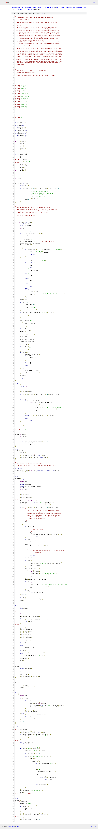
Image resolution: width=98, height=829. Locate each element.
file (43, 13)
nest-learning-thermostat (32, 7)
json (95, 826)
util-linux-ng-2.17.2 (20, 9)
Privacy (13, 826)
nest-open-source (17, 7)
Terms (17, 826)
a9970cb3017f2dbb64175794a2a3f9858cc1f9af (71, 7)
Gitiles (9, 826)
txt (91, 826)
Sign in (94, 2)
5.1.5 (44, 7)
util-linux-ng (51, 7)
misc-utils (30, 9)
